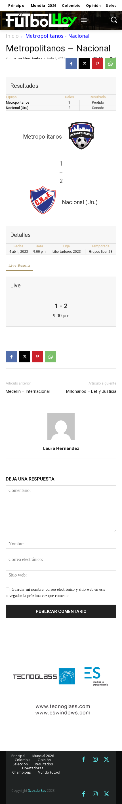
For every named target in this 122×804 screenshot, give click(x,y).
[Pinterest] (97, 63)
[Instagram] (95, 759)
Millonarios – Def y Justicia (91, 391)
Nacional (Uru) (17, 108)
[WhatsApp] (110, 63)
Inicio (12, 35)
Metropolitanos (18, 103)
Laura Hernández (27, 58)
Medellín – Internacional (28, 391)
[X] (84, 63)
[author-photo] (61, 440)
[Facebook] (71, 63)
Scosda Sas (37, 790)
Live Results (19, 265)
